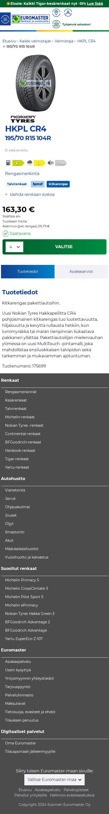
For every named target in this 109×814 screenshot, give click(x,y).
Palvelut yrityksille (30, 795)
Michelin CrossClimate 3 (26, 588)
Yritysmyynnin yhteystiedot (29, 678)
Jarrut (10, 498)
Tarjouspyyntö (17, 686)
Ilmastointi (14, 532)
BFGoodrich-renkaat (23, 442)
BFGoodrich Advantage (26, 630)
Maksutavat (15, 703)
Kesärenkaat (16, 400)
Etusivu (25, 790)
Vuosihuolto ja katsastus (26, 557)
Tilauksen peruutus (22, 720)
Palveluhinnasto (19, 695)
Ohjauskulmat (17, 507)
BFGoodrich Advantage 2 (27, 622)
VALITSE (64, 246)
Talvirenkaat (17, 184)
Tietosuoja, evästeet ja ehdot (30, 712)
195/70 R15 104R (28, 138)
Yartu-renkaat (17, 467)
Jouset (11, 515)
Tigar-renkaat (17, 459)
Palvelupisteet (76, 790)
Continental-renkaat (23, 434)
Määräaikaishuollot (22, 549)
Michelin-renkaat (20, 417)
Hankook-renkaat (20, 450)
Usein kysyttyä (18, 670)
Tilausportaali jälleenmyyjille (30, 751)
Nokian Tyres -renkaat (24, 425)
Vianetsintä (15, 490)
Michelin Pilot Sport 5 (24, 597)
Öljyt (9, 523)
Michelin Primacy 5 (22, 580)
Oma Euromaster (20, 743)
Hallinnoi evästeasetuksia (72, 795)
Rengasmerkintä (22, 173)
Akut (9, 540)
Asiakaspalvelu (18, 661)
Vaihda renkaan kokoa (31, 194)
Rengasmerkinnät (21, 392)
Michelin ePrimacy (21, 605)
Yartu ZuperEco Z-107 (24, 638)
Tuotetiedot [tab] (27, 271)
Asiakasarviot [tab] (81, 271)
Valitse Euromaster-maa (52, 779)
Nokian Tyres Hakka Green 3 (30, 613)
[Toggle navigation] (5, 18)
